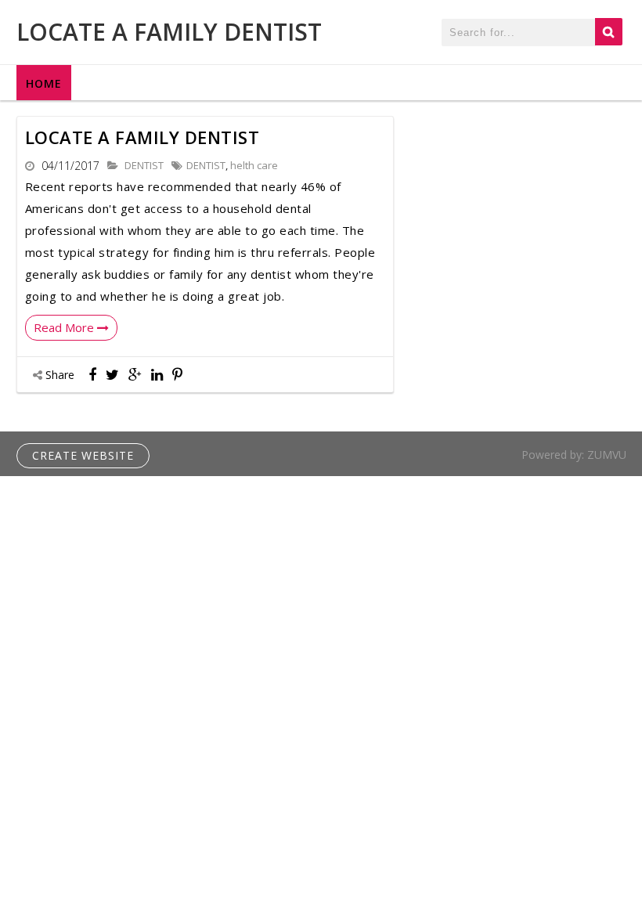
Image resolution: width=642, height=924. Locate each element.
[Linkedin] (157, 374)
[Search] (608, 31)
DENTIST (144, 165)
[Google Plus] (135, 374)
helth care (254, 165)
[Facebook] (92, 374)
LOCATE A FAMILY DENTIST (169, 32)
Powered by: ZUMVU (573, 454)
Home (44, 83)
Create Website (83, 455)
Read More (65, 327)
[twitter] (112, 374)
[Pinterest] (177, 374)
